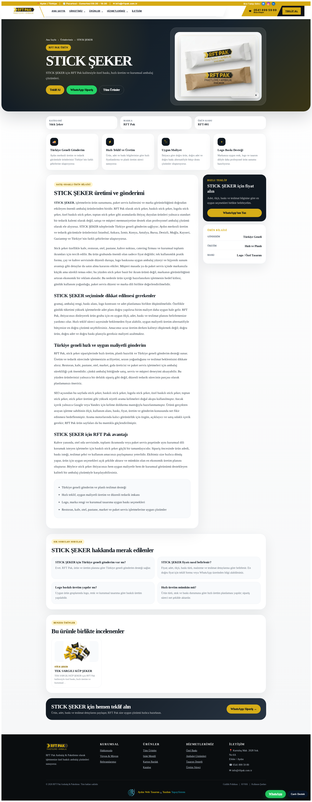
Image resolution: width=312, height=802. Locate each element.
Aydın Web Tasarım (148, 792)
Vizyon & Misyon (109, 756)
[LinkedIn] (273, 3)
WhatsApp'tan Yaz (234, 212)
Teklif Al (291, 11)
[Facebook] (263, 3)
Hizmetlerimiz (116, 11)
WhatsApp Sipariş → (244, 708)
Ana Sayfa (58, 11)
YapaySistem (178, 792)
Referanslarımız (108, 761)
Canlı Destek (298, 794)
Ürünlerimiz (66, 39)
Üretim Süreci (193, 767)
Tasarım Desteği (194, 761)
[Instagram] (268, 3)
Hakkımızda (106, 750)
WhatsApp (275, 793)
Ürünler (94, 11)
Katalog (147, 767)
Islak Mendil (149, 756)
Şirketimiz (76, 11)
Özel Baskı (191, 750)
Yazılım (166, 792)
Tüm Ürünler (111, 89)
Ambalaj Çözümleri (196, 756)
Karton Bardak (150, 761)
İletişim (137, 11)
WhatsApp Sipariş (81, 89)
